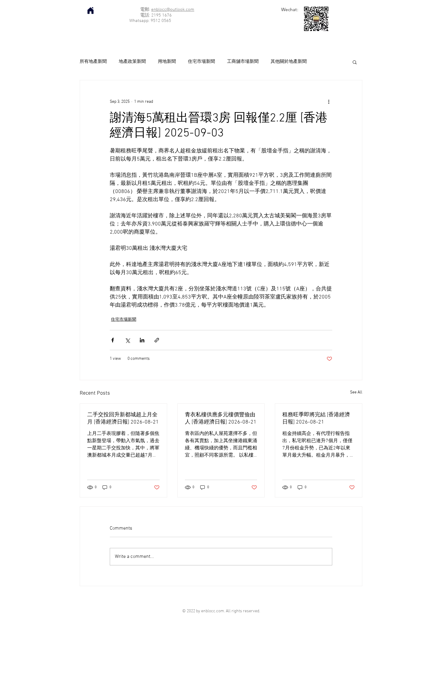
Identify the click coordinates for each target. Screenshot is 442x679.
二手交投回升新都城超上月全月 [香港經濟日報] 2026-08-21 (123, 418)
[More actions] (328, 102)
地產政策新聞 (132, 61)
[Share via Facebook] (112, 340)
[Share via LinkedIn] (142, 340)
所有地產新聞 (93, 61)
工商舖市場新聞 (243, 61)
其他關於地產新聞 (289, 61)
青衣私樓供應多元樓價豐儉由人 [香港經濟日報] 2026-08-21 (220, 418)
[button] (355, 62)
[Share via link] (157, 340)
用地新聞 (167, 61)
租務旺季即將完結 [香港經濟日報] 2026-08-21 (316, 418)
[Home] (90, 10)
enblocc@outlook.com (172, 9)
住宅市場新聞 (201, 61)
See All (356, 392)
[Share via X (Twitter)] (127, 340)
